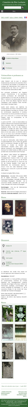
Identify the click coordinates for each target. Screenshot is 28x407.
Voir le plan (9, 258)
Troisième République (12, 58)
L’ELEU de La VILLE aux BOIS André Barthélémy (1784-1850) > (22, 394)
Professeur (9, 68)
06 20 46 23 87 (10, 401)
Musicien (8, 63)
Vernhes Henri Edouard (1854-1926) (15, 264)
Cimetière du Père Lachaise (14, 3)
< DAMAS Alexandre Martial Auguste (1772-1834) (6, 393)
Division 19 (9, 246)
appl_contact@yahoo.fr (20, 401)
